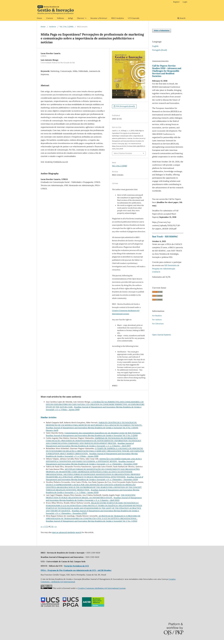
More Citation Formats (123, 153)
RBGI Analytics (117, 18)
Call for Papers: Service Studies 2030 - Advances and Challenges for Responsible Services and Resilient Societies (166, 70)
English (155, 46)
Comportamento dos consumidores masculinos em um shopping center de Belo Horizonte (102, 433)
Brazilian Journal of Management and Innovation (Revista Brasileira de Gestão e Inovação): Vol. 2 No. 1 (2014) (91, 521)
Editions (60, 18)
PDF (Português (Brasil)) (125, 106)
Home (39, 18)
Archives (52, 27)
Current (49, 18)
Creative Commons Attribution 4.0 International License (102, 588)
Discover (81, 18)
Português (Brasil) (159, 50)
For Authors (157, 320)
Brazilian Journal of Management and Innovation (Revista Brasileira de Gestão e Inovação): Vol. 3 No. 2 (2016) (92, 435)
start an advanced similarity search (66, 532)
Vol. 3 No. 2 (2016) (66, 27)
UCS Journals (133, 18)
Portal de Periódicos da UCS (76, 566)
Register (176, 2)
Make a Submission (161, 30)
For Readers (157, 315)
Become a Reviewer (98, 18)
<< (42, 526)
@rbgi (70, 18)
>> (56, 526)
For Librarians (158, 324)
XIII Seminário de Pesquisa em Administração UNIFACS (165, 268)
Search (182, 18)
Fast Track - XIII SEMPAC (165, 236)
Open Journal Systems (161, 335)
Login (185, 2)
